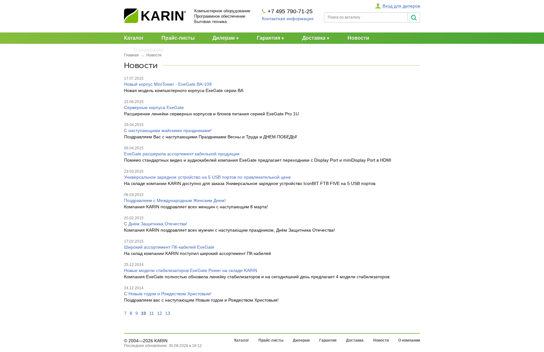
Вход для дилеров (401, 6)
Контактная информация (288, 18)
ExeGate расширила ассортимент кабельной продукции (182, 153)
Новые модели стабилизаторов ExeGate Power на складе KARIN (190, 270)
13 (167, 313)
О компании (148, 49)
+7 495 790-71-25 (290, 11)
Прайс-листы (178, 38)
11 (151, 313)
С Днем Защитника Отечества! (155, 223)
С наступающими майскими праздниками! (168, 130)
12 (159, 313)
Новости (358, 38)
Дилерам (223, 38)
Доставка (314, 38)
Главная (131, 55)
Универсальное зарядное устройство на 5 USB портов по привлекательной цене (207, 177)
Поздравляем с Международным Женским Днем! (175, 200)
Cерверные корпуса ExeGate (154, 107)
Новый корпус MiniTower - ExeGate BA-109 (168, 84)
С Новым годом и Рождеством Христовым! (168, 293)
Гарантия (268, 38)
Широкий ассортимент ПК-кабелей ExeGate (169, 247)
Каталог (134, 38)
